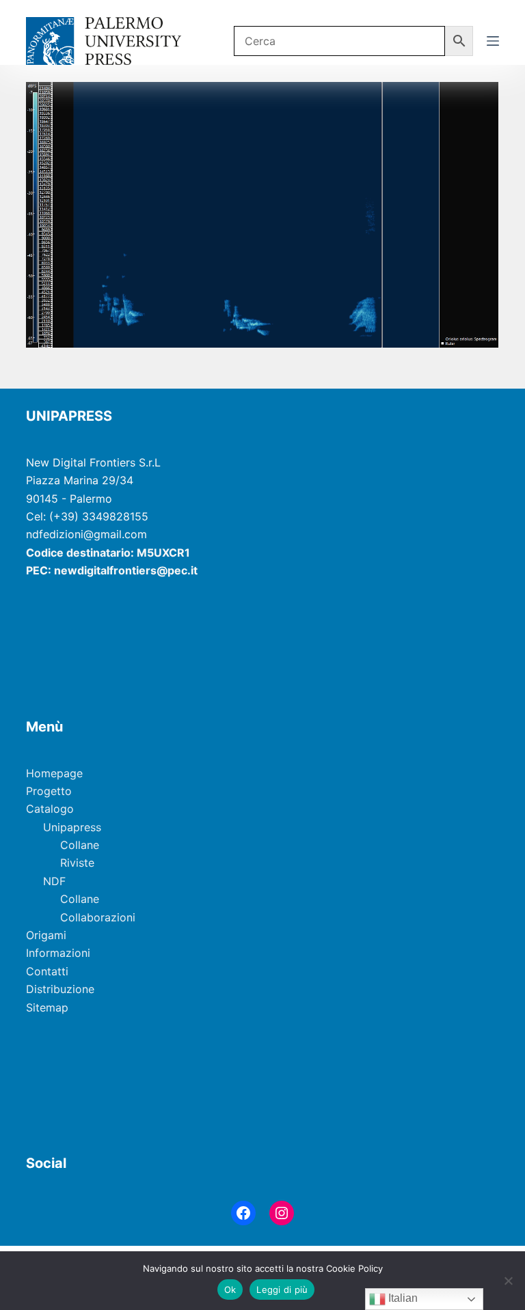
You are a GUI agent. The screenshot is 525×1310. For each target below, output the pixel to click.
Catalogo (50, 809)
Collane (79, 845)
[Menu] (493, 41)
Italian (402, 1298)
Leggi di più (282, 1289)
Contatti (47, 971)
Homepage (54, 773)
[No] (508, 1280)
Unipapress (72, 827)
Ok (230, 1289)
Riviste (77, 862)
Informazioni (58, 953)
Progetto (49, 791)
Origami (46, 935)
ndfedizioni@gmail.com (86, 534)
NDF (54, 881)
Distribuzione (60, 989)
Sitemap (47, 1007)
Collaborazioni (97, 917)
